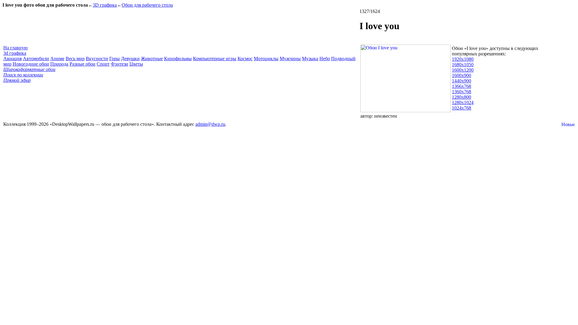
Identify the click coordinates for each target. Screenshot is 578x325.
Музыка (310, 58)
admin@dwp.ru (210, 124)
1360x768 (461, 91)
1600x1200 (463, 70)
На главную (15, 47)
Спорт (103, 64)
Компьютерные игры (214, 58)
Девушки (130, 58)
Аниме (57, 58)
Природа (59, 64)
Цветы (136, 64)
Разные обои (82, 64)
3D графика (105, 5)
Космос (245, 58)
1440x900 (461, 80)
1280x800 (461, 97)
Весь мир (75, 58)
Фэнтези (119, 64)
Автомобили (36, 58)
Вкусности (97, 58)
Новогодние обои (31, 64)
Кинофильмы (178, 58)
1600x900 (461, 75)
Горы (114, 58)
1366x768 (461, 86)
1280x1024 (463, 102)
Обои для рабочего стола (147, 5)
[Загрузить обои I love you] (405, 110)
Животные (152, 58)
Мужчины (290, 58)
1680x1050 (463, 64)
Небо (324, 58)
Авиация (12, 58)
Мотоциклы (266, 58)
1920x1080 (463, 59)
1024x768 (461, 107)
